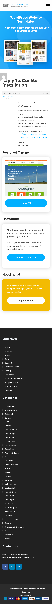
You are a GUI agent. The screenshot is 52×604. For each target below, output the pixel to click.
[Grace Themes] (15, 6)
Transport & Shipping (14, 527)
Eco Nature (10, 441)
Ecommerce (10, 445)
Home (7, 347)
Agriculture (10, 406)
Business (9, 422)
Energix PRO (26, 203)
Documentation (12, 367)
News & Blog (10, 492)
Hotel (7, 468)
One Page (9, 499)
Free (7, 457)
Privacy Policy (11, 386)
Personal (9, 503)
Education (9, 449)
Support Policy (11, 382)
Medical (8, 480)
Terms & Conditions (14, 378)
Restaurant (10, 511)
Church (8, 425)
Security (8, 515)
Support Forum (26, 300)
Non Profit (9, 495)
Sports (8, 523)
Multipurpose (10, 484)
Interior (8, 472)
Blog (7, 359)
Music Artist (10, 488)
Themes (8, 351)
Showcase (9, 374)
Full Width (9, 460)
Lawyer (8, 476)
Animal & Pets (11, 410)
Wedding (9, 534)
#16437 (46, 93)
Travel (7, 531)
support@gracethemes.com (15, 554)
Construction (11, 429)
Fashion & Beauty (12, 453)
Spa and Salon (11, 519)
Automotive (10, 414)
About (7, 355)
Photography (11, 507)
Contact (9, 390)
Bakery (8, 418)
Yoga (7, 538)
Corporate (9, 437)
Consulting (10, 433)
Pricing (8, 370)
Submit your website (26, 257)
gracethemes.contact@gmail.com (18, 557)
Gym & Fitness (11, 464)
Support (8, 363)
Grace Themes (29, 588)
